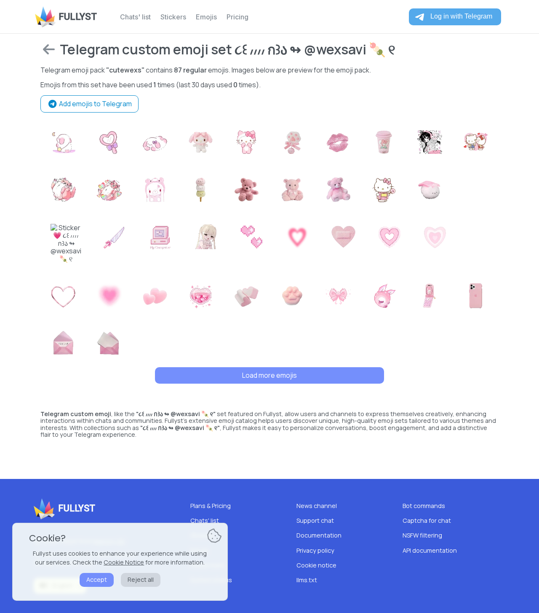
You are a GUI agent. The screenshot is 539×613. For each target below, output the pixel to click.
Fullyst (78, 16)
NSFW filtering (422, 535)
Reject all (141, 579)
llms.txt (306, 580)
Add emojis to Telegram (95, 103)
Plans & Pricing (210, 506)
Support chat (315, 520)
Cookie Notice (124, 562)
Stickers (173, 17)
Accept (96, 579)
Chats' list (135, 17)
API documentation (430, 550)
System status (211, 580)
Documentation (319, 535)
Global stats (207, 565)
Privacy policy (315, 550)
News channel (316, 506)
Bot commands (424, 506)
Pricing (237, 17)
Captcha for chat (427, 520)
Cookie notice (316, 565)
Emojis (206, 17)
